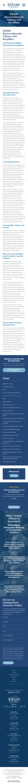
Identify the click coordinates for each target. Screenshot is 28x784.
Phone (4, 626)
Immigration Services (14, 674)
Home (14, 670)
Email (4, 630)
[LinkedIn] (15, 706)
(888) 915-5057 (14, 692)
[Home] (13, 5)
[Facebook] (4, 706)
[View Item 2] (14, 503)
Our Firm (14, 672)
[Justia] (24, 706)
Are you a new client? (8, 635)
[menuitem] (14, 383)
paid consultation (11, 363)
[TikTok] (9, 706)
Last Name (5, 621)
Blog (14, 679)
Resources (13, 677)
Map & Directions (14, 719)
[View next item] (19, 503)
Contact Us (14, 681)
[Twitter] (18, 706)
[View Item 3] (16, 503)
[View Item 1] (12, 503)
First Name (5, 617)
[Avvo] (21, 706)
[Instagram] (6, 706)
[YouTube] (12, 706)
